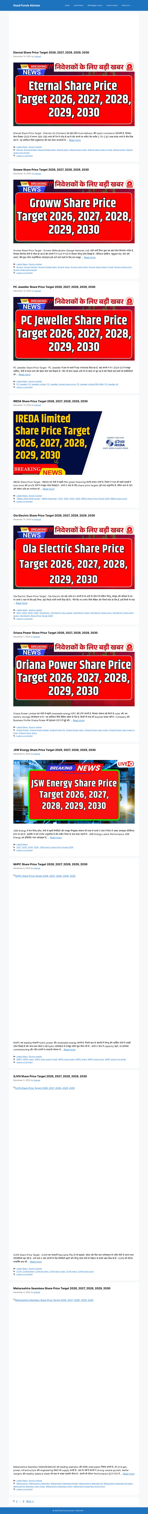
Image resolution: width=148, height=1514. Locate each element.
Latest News (78, 5)
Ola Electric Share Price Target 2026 (36, 616)
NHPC (19, 1059)
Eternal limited (30, 150)
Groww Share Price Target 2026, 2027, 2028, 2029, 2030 (51, 169)
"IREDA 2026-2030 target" (28, 499)
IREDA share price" (118, 499)
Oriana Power (22, 730)
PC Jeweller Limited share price (61, 384)
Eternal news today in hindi (100, 150)
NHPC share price (96, 1059)
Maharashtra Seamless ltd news (118, 1483)
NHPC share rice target (115, 1059)
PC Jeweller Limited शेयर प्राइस (90, 384)
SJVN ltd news (41, 1271)
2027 (60, 499)
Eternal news (62, 150)
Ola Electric (45, 613)
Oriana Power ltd (57, 730)
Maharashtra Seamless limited (64, 1483)
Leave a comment (24, 156)
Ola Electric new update (61, 613)
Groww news (64, 267)
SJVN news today (57, 1271)
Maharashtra (22, 1483)
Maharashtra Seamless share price (89, 1486)
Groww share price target (25, 270)
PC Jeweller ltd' (112, 384)
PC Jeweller (21, 384)
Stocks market (112, 5)
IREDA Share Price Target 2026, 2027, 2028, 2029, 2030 (50, 401)
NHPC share (81, 1059)
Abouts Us (126, 5)
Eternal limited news (47, 150)
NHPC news (28, 1059)
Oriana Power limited (39, 730)
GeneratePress (89, 1511)
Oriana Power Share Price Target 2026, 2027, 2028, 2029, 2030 (55, 632)
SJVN (18, 1271)
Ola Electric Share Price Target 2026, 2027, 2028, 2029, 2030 (54, 515)
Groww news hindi (79, 267)
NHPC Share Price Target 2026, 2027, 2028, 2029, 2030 (50, 864)
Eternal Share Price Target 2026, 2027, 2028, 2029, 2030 (51, 52)
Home (67, 5)
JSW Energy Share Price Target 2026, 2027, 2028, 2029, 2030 (54, 750)
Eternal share (119, 150)
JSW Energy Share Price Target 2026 (56, 847)
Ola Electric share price (100, 613)
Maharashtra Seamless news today (29, 1486)
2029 (72, 499)
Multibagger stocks (95, 5)
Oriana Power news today (96, 730)
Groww (19, 267)
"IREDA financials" (49, 499)
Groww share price (123, 267)
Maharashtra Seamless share (59, 1486)
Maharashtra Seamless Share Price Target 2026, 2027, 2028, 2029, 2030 (61, 1288)
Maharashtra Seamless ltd (91, 1483)
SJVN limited (28, 1271)
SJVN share (71, 1271)
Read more (75, 140)
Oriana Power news (75, 730)
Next (30, 1501)
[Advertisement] (78, 33)
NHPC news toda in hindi (46, 1059)
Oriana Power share (28, 733)
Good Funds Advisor (26, 5)
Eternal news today (78, 150)
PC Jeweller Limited (37, 384)
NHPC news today (66, 1059)
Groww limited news (47, 267)
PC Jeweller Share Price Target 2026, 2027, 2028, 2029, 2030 (54, 287)
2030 (77, 499)
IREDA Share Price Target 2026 (95, 499)
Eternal (19, 150)
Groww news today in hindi (101, 267)
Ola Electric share (81, 613)
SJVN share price (86, 1271)
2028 (66, 499)
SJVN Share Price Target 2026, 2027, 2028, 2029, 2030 (50, 1076)
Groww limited (30, 267)
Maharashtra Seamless (39, 1483)
